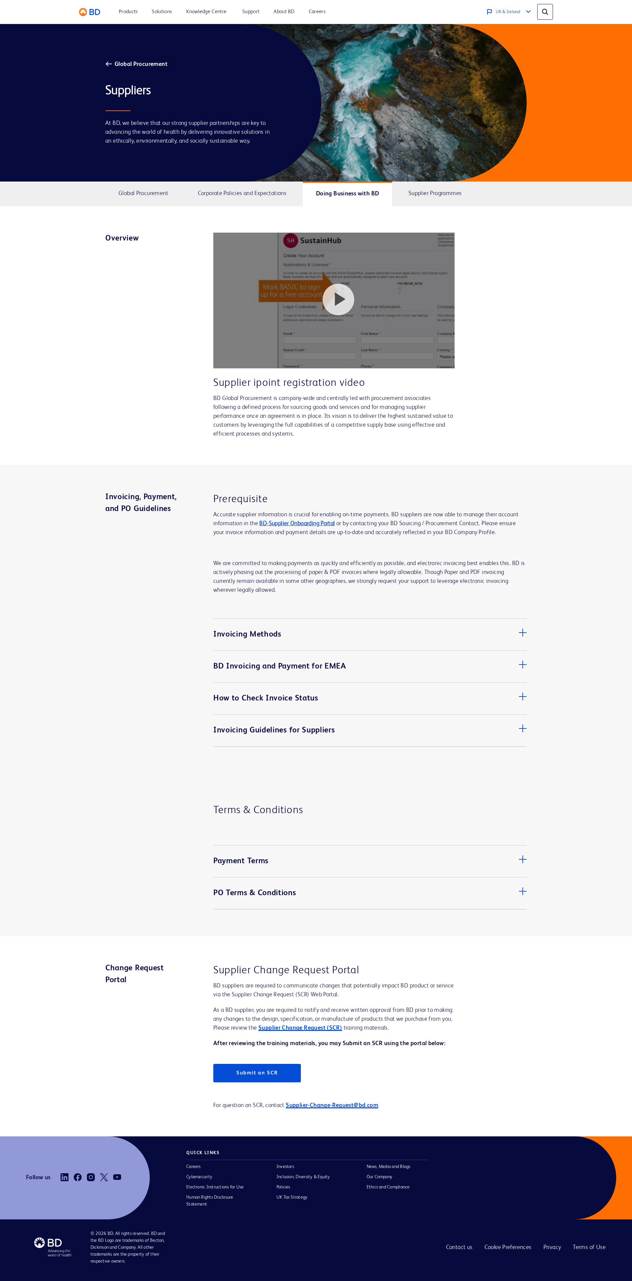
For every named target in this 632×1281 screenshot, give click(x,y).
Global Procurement (141, 64)
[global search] (545, 12)
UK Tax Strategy (292, 1197)
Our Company (380, 1177)
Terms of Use (589, 1247)
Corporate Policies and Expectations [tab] (242, 193)
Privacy (552, 1247)
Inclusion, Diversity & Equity (303, 1177)
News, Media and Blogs (388, 1166)
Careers (193, 1166)
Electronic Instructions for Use (215, 1187)
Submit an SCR (257, 1073)
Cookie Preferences (508, 1247)
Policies (283, 1187)
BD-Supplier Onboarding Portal (297, 524)
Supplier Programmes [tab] (434, 193)
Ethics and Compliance (388, 1187)
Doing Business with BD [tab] (347, 194)
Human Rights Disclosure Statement (209, 1201)
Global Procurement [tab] (143, 193)
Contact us (459, 1247)
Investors (285, 1166)
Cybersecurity (199, 1177)
